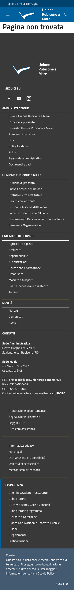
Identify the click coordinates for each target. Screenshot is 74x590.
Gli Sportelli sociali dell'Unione (28, 207)
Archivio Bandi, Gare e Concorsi (29, 504)
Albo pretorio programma (25, 510)
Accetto (62, 583)
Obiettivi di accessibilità (24, 463)
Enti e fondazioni (19, 146)
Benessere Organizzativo (25, 225)
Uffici (12, 140)
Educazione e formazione (25, 268)
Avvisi (13, 322)
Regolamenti (17, 535)
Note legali (16, 451)
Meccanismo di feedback (24, 469)
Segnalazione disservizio (24, 416)
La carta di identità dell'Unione (28, 213)
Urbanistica (16, 274)
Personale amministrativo (25, 158)
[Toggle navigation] (7, 14)
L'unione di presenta (22, 183)
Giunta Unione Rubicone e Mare (29, 116)
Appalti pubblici (18, 255)
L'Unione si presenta (22, 122)
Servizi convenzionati (22, 201)
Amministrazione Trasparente (28, 492)
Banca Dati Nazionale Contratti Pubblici (34, 522)
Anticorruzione (19, 541)
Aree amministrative (22, 134)
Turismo (14, 292)
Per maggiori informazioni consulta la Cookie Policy (31, 571)
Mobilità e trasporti (21, 280)
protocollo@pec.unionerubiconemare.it (35, 379)
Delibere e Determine (23, 516)
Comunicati (16, 316)
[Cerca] (66, 14)
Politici (13, 152)
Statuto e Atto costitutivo (25, 195)
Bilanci (13, 529)
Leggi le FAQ (17, 422)
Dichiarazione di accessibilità (27, 457)
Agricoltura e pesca (21, 243)
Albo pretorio (17, 498)
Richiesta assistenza (22, 428)
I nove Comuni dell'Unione (25, 189)
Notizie (13, 310)
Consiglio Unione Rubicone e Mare (31, 128)
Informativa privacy (21, 445)
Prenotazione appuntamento (27, 410)
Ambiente (15, 249)
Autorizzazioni (18, 261)
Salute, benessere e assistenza (28, 286)
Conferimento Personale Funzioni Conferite (36, 219)
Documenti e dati (20, 164)
